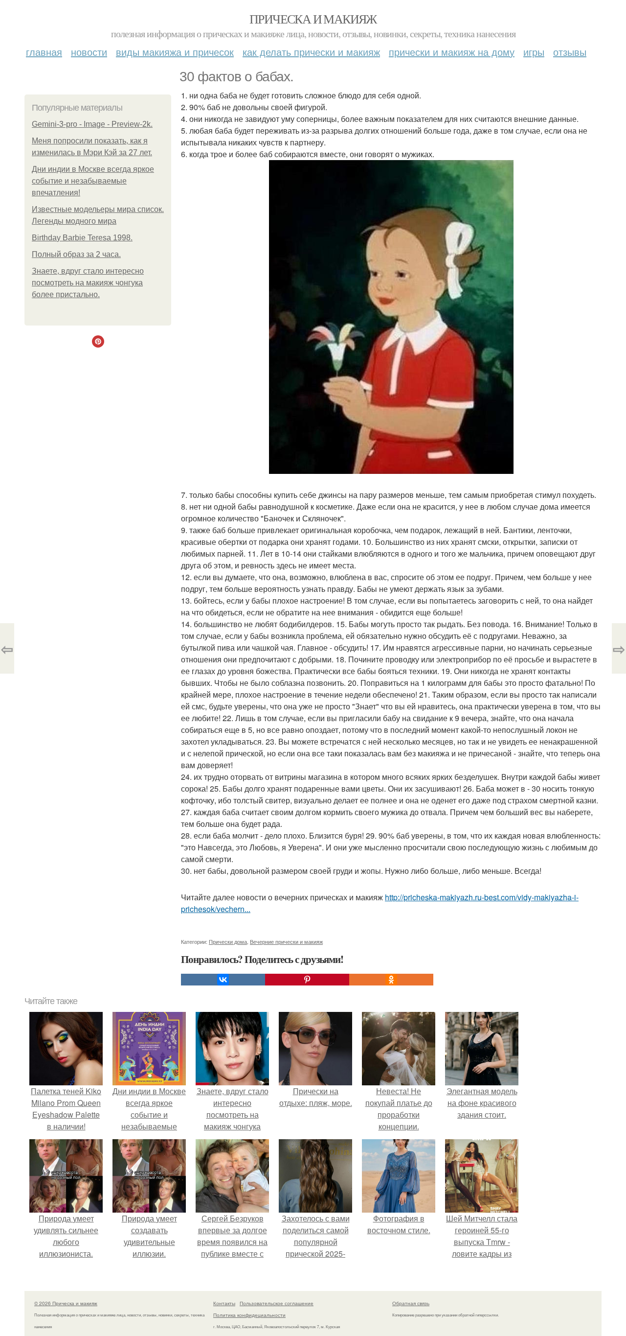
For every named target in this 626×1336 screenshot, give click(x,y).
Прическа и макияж (313, 18)
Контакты (224, 1303)
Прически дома (228, 941)
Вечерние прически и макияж (286, 941)
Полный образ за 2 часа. (76, 254)
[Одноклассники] (391, 979)
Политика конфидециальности (249, 1315)
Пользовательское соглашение (276, 1303)
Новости (89, 52)
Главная (44, 52)
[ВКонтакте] (223, 979)
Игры (533, 52)
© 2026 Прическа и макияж (65, 1303)
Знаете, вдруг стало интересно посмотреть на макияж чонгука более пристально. (88, 283)
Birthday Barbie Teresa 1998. (82, 238)
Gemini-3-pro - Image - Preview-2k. (92, 124)
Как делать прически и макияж (311, 52)
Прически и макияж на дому (451, 52)
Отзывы (569, 52)
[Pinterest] (307, 979)
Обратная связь (410, 1303)
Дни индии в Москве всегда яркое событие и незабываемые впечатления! (93, 181)
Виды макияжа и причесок (175, 52)
